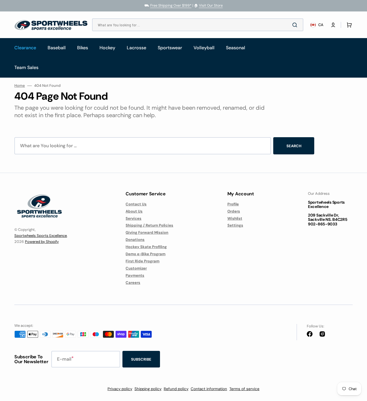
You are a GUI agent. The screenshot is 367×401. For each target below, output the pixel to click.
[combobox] (197, 24)
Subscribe (141, 359)
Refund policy (176, 388)
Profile (233, 204)
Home (19, 85)
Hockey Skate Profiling (146, 246)
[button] (333, 25)
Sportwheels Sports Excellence (40, 235)
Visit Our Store (211, 5)
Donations (135, 239)
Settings (235, 225)
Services (133, 218)
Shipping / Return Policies (149, 225)
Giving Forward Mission (147, 232)
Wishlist (234, 218)
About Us (134, 211)
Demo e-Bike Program (145, 253)
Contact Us (136, 204)
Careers (133, 282)
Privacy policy (120, 388)
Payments (135, 275)
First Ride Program (142, 261)
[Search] (295, 25)
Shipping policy (147, 388)
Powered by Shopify (42, 241)
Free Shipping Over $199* (171, 5)
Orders (233, 211)
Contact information (209, 388)
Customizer (136, 268)
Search (293, 146)
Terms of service (244, 388)
